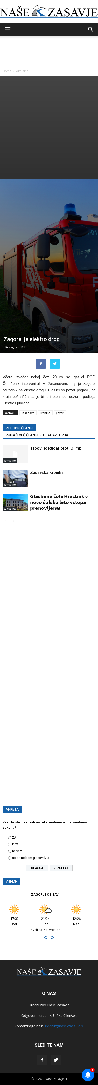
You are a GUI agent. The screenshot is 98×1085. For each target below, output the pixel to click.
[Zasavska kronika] (15, 478)
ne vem (17, 851)
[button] (91, 29)
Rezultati (61, 868)
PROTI (16, 844)
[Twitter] (56, 1060)
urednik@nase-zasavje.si (64, 1026)
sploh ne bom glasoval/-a (30, 858)
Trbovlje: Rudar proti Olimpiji (57, 448)
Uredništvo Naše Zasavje (49, 1005)
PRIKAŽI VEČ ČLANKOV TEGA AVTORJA (37, 435)
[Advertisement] (49, 127)
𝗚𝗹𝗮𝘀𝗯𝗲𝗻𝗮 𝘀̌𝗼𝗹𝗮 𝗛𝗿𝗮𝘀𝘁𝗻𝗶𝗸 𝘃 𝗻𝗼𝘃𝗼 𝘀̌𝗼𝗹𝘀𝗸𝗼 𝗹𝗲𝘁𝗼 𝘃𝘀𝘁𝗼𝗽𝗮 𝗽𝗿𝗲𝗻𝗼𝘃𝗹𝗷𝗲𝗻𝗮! (59, 502)
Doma (7, 71)
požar (60, 413)
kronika (45, 413)
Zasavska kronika (47, 472)
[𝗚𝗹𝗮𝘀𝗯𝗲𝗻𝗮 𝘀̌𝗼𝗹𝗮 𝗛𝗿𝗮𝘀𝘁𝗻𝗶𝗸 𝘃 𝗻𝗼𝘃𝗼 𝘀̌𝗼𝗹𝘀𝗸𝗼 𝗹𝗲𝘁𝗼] (15, 502)
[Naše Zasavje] (49, 11)
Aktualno (22, 71)
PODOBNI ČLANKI (19, 428)
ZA (14, 837)
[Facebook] (42, 1060)
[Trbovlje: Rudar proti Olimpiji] (15, 454)
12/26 (22, 921)
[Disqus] (49, 600)
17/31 (53, 921)
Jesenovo (28, 413)
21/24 (84, 921)
